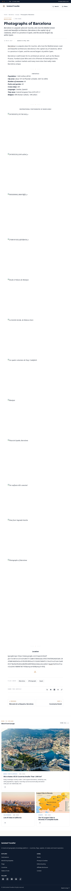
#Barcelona (22, 681)
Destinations (5, 857)
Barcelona (11, 14)
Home (5, 14)
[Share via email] (58, 689)
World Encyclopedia (7, 860)
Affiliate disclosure (42, 867)
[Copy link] (61, 689)
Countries (4, 867)
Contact (39, 871)
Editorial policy (41, 864)
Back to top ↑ (65, 888)
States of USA (5, 871)
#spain (41, 681)
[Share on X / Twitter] (47, 689)
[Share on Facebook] (50, 689)
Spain (51, 664)
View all (63, 723)
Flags (3, 864)
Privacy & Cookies (42, 860)
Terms (39, 857)
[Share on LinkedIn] (54, 689)
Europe (17, 14)
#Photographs (32, 681)
